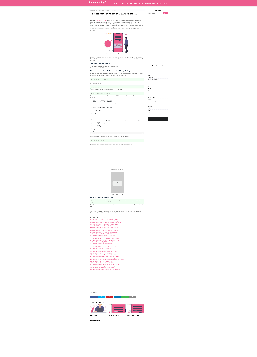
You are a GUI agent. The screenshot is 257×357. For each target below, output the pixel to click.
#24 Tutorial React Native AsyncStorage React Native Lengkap (104, 256)
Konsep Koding (94, 16)
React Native (95, 10)
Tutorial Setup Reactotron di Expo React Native (98, 314)
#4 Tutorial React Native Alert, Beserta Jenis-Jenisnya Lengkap (104, 224)
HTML (149, 90)
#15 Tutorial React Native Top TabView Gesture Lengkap (103, 241)
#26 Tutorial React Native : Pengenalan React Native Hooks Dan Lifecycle (107, 259)
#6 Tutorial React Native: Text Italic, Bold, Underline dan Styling (104, 227)
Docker (149, 81)
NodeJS (149, 99)
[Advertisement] (117, 281)
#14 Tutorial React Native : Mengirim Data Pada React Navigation (105, 240)
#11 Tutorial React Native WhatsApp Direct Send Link (102, 235)
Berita (149, 75)
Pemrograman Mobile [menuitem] (150, 3)
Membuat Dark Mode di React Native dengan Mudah (116, 314)
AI (148, 68)
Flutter (149, 84)
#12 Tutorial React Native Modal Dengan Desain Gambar (103, 237)
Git (148, 86)
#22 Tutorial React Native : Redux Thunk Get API (101, 253)
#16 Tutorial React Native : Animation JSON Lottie (101, 243)
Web (149, 112)
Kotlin (149, 95)
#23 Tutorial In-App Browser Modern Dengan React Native (103, 254)
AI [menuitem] (119, 3)
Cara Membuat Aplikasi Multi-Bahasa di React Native (134, 314)
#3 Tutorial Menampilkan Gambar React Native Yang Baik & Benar (105, 222)
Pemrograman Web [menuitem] (138, 3)
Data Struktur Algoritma (153, 79)
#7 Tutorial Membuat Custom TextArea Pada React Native (103, 229)
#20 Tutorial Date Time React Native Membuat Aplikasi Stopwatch (105, 250)
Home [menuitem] (115, 3)
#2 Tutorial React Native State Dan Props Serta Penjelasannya (104, 221)
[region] (117, 115)
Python (149, 104)
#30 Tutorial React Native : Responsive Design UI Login (103, 266)
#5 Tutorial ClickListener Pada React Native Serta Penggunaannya (105, 225)
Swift (149, 110)
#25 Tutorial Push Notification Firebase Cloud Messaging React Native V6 (107, 258)
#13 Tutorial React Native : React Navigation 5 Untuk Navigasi (104, 238)
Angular (149, 70)
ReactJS (149, 108)
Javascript (150, 93)
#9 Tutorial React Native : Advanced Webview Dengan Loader (104, 232)
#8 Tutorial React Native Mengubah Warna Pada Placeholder (104, 230)
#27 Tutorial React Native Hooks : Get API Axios (101, 261)
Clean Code (150, 77)
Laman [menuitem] (165, 3)
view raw (142, 133)
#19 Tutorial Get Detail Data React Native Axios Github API (103, 248)
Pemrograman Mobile (152, 101)
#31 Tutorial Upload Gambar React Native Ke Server (102, 267)
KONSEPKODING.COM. (101, 20)
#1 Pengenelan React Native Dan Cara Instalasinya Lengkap (104, 219)
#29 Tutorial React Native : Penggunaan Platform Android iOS (104, 264)
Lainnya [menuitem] (159, 3)
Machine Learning (151, 97)
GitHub (101, 133)
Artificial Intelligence (152, 73)
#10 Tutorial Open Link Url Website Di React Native (102, 233)
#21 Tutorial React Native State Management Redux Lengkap (104, 251)
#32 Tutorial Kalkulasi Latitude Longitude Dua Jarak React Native (105, 269)
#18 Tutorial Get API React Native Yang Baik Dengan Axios (103, 246)
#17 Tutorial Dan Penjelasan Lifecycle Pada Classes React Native (105, 245)
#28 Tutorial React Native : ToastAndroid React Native (102, 262)
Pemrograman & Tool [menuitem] (127, 3)
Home (91, 10)
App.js (92, 133)
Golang (149, 88)
